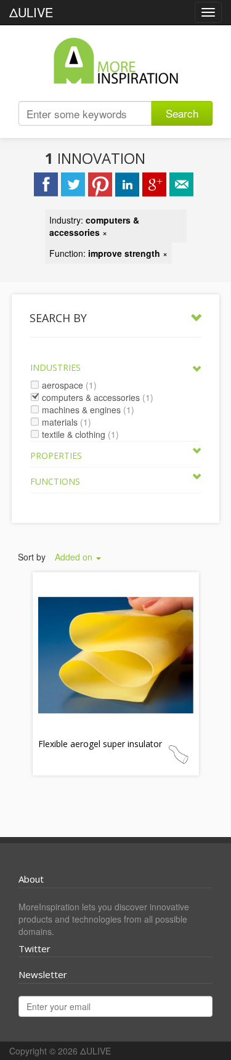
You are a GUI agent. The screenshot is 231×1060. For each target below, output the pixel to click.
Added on (75, 557)
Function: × (108, 253)
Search (182, 113)
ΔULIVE (31, 12)
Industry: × (94, 226)
